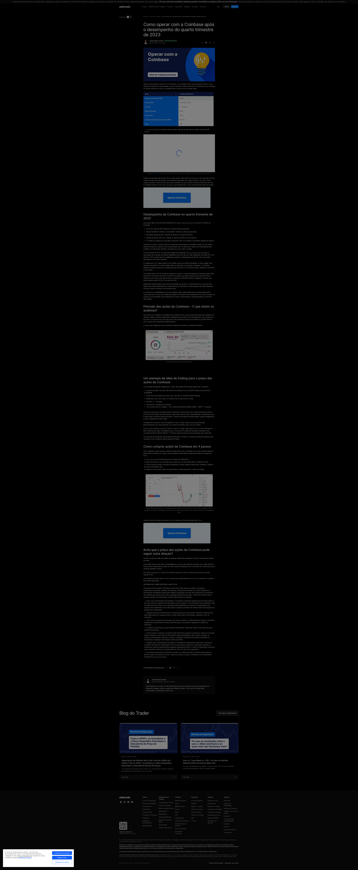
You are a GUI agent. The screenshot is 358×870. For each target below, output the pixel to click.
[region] (38, 858)
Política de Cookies (25, 857)
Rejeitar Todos (62, 857)
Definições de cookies (62, 862)
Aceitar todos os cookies (62, 853)
